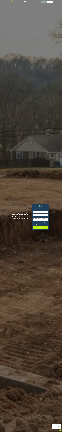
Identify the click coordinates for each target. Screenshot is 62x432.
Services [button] (21, 1)
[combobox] (33, 215)
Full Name (34, 210)
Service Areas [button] (28, 1)
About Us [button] (33, 1)
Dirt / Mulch (25, 1)
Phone (33, 213)
